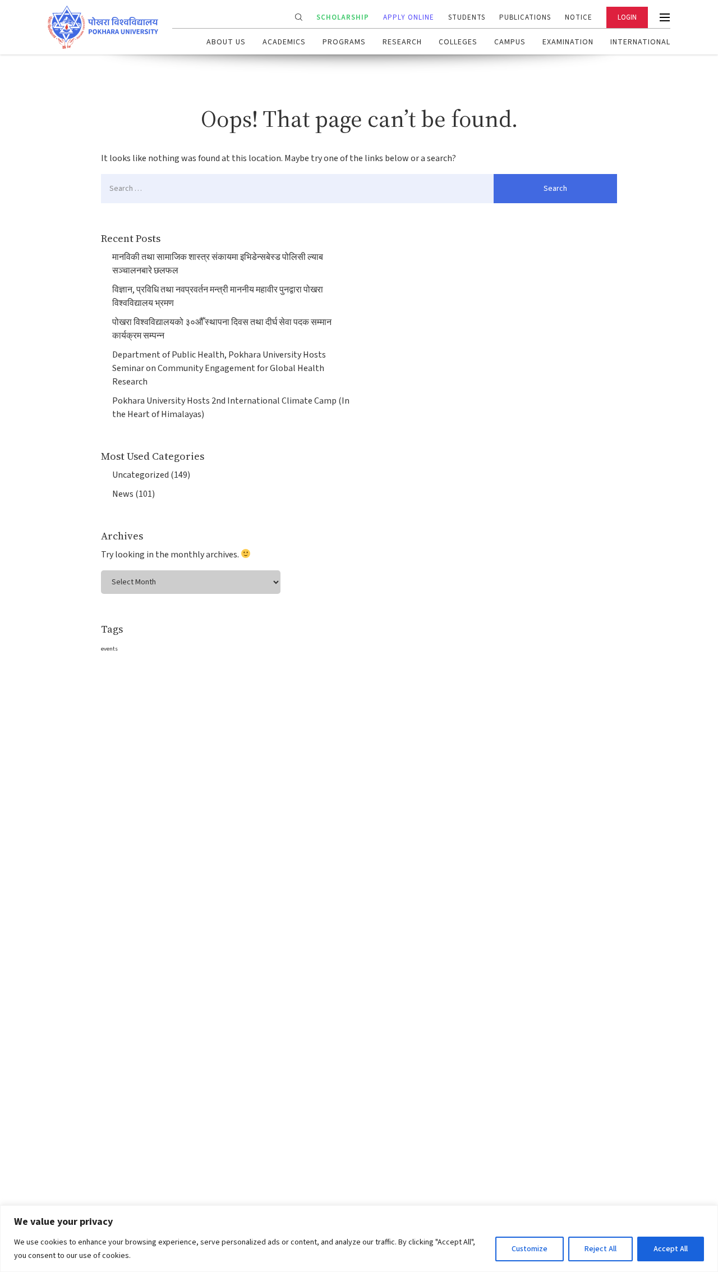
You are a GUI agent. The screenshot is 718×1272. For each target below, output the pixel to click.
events (109, 648)
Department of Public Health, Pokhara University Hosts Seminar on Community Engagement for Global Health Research (219, 368)
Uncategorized (140, 475)
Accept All (670, 1249)
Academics (284, 42)
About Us (226, 42)
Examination (567, 42)
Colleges (458, 42)
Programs (344, 42)
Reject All (600, 1249)
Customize (529, 1249)
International (640, 42)
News (123, 494)
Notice (578, 17)
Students (466, 17)
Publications (525, 17)
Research (402, 42)
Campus (510, 42)
